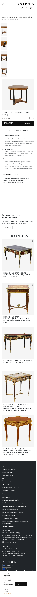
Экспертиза (6, 497)
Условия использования (10, 510)
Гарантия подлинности (12, 136)
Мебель (29, 17)
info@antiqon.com (10, 542)
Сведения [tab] (17, 174)
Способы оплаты (7, 475)
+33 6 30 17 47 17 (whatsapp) (14, 540)
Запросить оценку (8, 490)
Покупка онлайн (7, 472)
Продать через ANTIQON (10, 488)
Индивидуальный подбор (10, 500)
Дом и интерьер (21, 17)
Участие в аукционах (9, 469)
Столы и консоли (7, 19)
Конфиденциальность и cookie (12, 513)
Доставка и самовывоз (9, 478)
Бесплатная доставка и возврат (15, 159)
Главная (3, 17)
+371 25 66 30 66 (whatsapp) (14, 556)
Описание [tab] (7, 174)
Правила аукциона (8, 515)
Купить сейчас (11, 17)
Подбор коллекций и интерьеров (13, 503)
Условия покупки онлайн (10, 518)
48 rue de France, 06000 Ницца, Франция (18, 538)
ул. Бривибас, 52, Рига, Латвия (15, 554)
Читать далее (7, 593)
